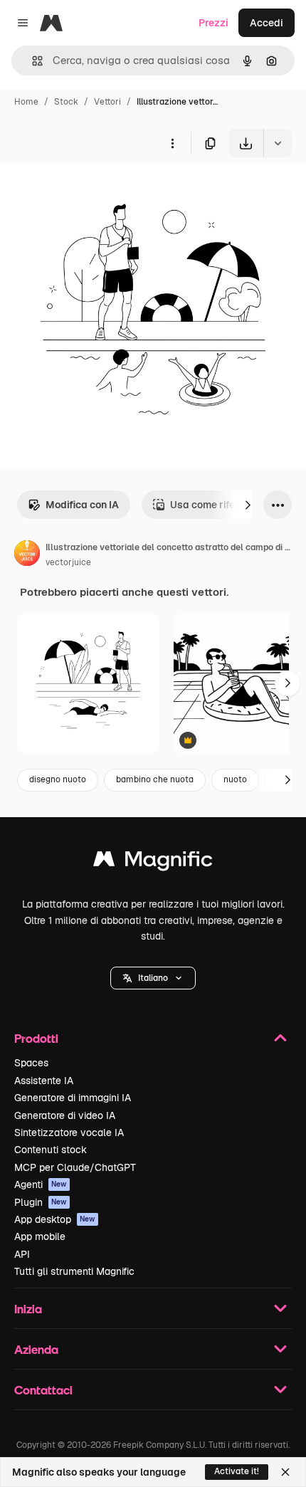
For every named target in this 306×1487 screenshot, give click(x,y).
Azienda (36, 1349)
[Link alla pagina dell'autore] (27, 555)
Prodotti (36, 1038)
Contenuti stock (50, 1149)
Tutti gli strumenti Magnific (74, 1271)
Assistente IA (43, 1080)
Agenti (40, 1184)
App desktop (54, 1219)
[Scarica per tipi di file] (277, 143)
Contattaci (43, 1389)
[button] (153, 978)
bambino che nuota (155, 779)
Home (26, 101)
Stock (66, 101)
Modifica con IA (82, 504)
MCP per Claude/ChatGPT (75, 1167)
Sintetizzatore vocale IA (69, 1132)
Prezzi (213, 22)
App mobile (39, 1236)
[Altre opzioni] (172, 143)
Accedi (266, 22)
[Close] (285, 1472)
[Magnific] (153, 862)
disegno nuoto (57, 779)
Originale (94, 190)
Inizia (28, 1308)
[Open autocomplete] (31, 61)
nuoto (235, 779)
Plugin (40, 1202)
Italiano (153, 978)
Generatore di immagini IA (72, 1097)
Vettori (107, 101)
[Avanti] (247, 504)
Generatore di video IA (64, 1115)
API (22, 1254)
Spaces (31, 1062)
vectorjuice (68, 562)
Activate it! (236, 1471)
